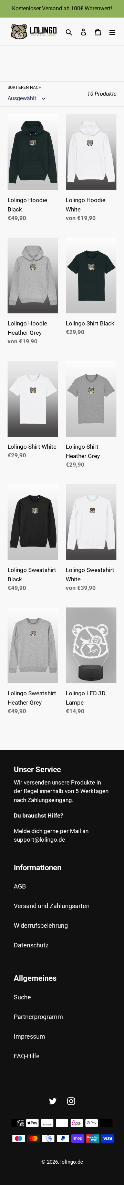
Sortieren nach (25, 87)
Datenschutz (31, 945)
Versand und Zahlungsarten (52, 905)
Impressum (29, 1036)
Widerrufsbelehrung (41, 925)
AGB (20, 886)
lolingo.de (71, 1162)
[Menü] (112, 31)
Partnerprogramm (38, 1016)
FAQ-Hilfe (27, 1056)
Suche (22, 997)
